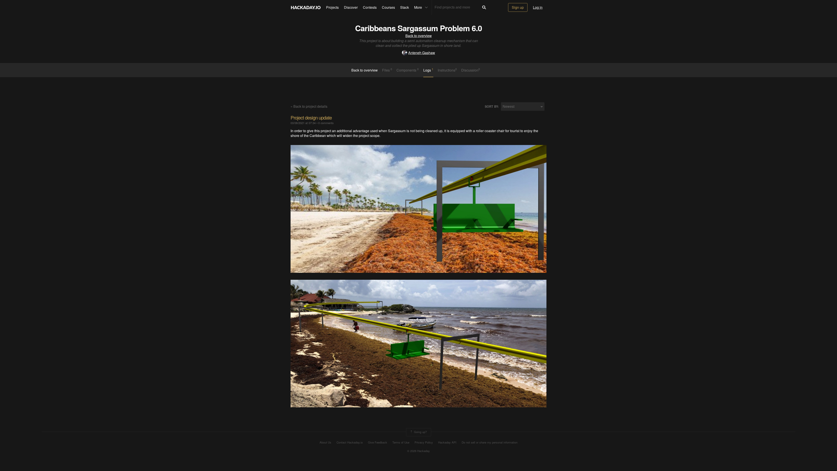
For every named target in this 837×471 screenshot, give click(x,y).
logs (428, 70)
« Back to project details (309, 106)
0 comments (325, 123)
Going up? (420, 432)
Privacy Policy (424, 442)
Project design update (311, 117)
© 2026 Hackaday (418, 451)
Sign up (518, 7)
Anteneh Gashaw (421, 52)
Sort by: (492, 106)
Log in (538, 7)
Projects (332, 7)
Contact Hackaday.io (350, 442)
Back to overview (418, 35)
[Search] (484, 7)
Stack (404, 7)
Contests (370, 7)
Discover (351, 7)
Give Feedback (377, 442)
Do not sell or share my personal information (489, 442)
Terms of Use (400, 442)
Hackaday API (447, 442)
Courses (388, 7)
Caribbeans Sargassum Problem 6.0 (418, 28)
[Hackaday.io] (305, 7)
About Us (325, 442)
